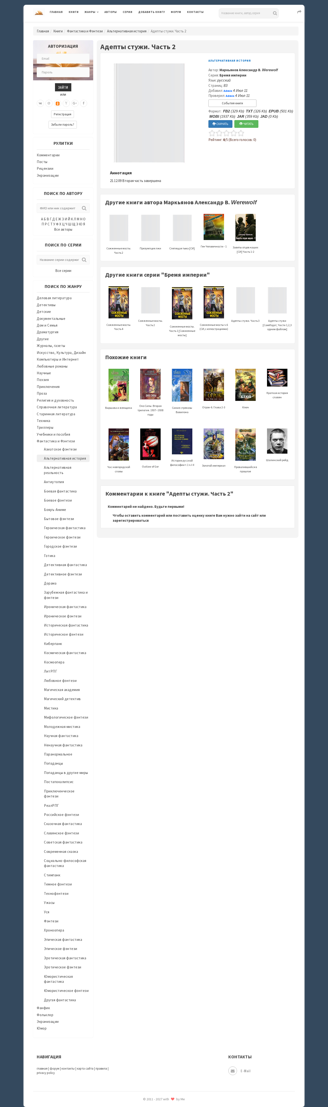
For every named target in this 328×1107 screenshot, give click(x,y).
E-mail (245, 1070)
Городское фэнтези (60, 546)
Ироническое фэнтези (63, 616)
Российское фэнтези (61, 814)
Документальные (51, 318)
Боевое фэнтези (58, 500)
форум (54, 1068)
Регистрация (62, 114)
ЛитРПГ (50, 671)
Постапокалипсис (59, 781)
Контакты (195, 12)
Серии (128, 12)
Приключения (48, 386)
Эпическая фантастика (63, 939)
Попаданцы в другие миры (66, 772)
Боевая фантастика (60, 491)
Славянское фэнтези (61, 833)
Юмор (42, 1028)
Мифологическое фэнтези (66, 717)
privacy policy (46, 1073)
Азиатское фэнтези (60, 449)
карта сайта (85, 1068)
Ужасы (49, 902)
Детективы (46, 305)
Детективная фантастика (65, 564)
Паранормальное (58, 754)
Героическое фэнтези (62, 537)
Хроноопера (54, 930)
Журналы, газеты (51, 345)
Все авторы (63, 229)
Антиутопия (54, 482)
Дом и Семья (47, 325)
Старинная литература (56, 414)
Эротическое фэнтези (62, 967)
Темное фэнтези (58, 884)
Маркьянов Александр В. (248, 70)
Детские (44, 311)
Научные (44, 373)
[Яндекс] (66, 103)
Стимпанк (52, 875)
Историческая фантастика (66, 625)
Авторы (110, 12)
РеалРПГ (51, 805)
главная (42, 1068)
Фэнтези (51, 921)
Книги (74, 12)
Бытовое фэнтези (59, 518)
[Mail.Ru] (49, 103)
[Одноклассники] (57, 103)
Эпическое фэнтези (60, 948)
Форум (176, 12)
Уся (46, 912)
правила (101, 1068)
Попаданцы (53, 763)
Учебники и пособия (53, 434)
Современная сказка (61, 851)
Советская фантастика (63, 842)
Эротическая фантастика (65, 958)
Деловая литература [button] (101, 24)
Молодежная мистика (62, 726)
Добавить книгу (151, 12)
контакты (68, 1068)
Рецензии (45, 168)
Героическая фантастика (64, 528)
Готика (49, 555)
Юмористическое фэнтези (66, 990)
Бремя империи (232, 75)
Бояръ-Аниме (55, 509)
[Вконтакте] (40, 103)
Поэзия (43, 379)
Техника (43, 420)
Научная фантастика (61, 735)
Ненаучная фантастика (63, 745)
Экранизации (48, 175)
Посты (42, 161)
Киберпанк (53, 643)
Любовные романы (52, 366)
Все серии (63, 270)
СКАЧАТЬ (222, 124)
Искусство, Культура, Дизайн (61, 352)
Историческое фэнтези (63, 634)
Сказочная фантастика (63, 823)
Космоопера (54, 662)
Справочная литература (57, 407)
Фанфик (43, 1008)
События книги (232, 103)
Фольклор (45, 1015)
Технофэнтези (56, 893)
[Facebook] (83, 103)
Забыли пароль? (62, 125)
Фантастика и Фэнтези (85, 31)
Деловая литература (155, 24)
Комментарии (48, 155)
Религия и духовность (55, 400)
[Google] (75, 103)
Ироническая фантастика (65, 606)
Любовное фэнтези (60, 680)
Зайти (63, 87)
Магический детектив (62, 699)
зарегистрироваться (131, 520)
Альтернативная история (126, 31)
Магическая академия (62, 689)
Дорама (50, 583)
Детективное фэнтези (63, 574)
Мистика (51, 708)
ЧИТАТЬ (248, 124)
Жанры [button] (90, 12)
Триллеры (45, 427)
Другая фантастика (60, 1000)
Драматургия (48, 332)
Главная (56, 12)
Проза (42, 393)
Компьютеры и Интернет (58, 359)
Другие (43, 339)
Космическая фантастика (65, 652)
